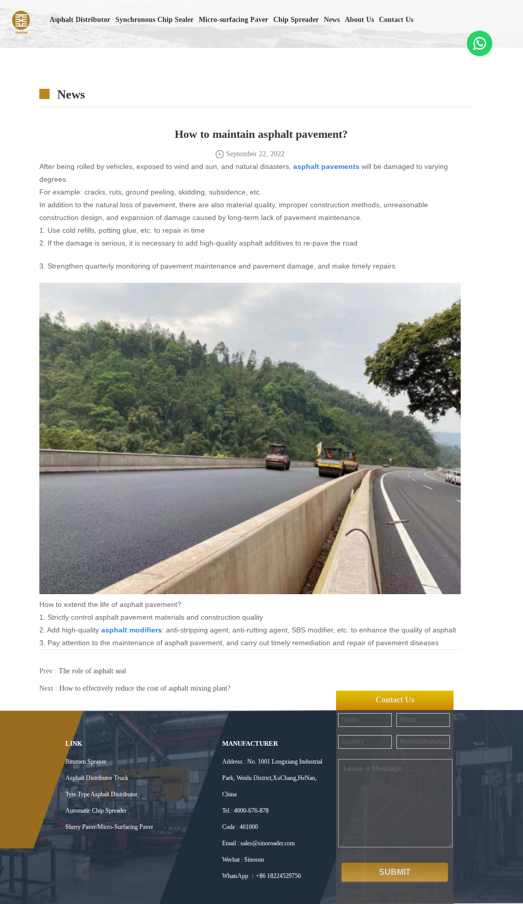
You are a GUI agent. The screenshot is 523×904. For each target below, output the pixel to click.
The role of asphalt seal (92, 671)
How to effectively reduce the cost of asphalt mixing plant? (144, 688)
